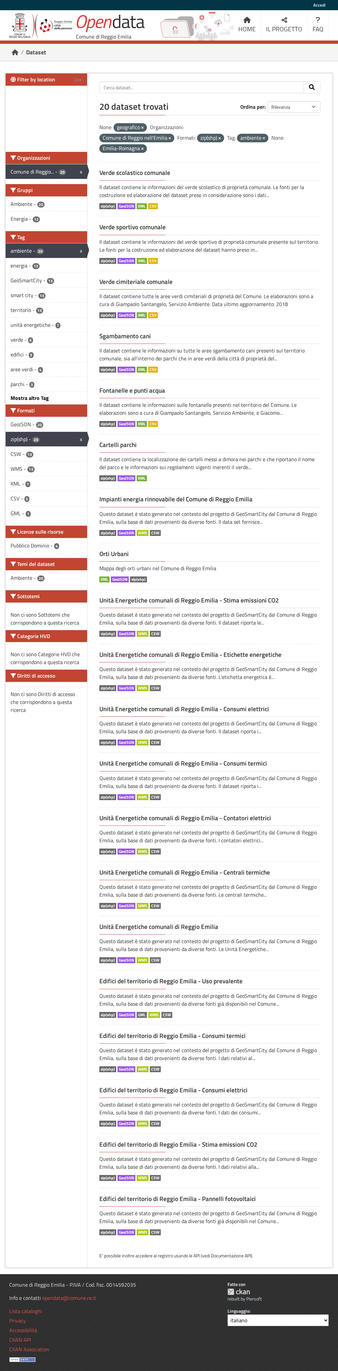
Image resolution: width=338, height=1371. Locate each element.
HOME (247, 29)
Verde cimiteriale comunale (136, 282)
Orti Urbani (114, 554)
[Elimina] (142, 127)
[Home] (15, 52)
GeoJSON (126, 206)
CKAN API (20, 1340)
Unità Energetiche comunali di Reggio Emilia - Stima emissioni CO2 (189, 600)
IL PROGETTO (284, 29)
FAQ (318, 29)
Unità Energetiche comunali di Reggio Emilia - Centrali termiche (184, 872)
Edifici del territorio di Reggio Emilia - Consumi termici (172, 1036)
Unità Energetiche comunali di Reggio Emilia (158, 927)
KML (142, 206)
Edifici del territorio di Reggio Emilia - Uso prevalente (171, 981)
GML (142, 1015)
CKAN (238, 1291)
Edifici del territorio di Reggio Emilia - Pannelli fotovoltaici (177, 1199)
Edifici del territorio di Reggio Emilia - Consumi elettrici (173, 1090)
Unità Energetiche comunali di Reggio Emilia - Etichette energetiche (190, 654)
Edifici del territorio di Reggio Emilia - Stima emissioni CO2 (178, 1144)
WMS (142, 533)
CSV (153, 206)
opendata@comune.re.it (69, 1298)
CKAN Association (29, 1349)
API (196, 1255)
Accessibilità (23, 1330)
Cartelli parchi (118, 445)
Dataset (36, 52)
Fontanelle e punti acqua (132, 390)
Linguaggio (238, 1310)
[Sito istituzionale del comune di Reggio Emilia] (40, 25)
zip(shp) (108, 206)
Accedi (319, 5)
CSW (155, 533)
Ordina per (252, 107)
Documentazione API (231, 1255)
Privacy (17, 1321)
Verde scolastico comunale (134, 173)
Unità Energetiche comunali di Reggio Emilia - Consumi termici (183, 763)
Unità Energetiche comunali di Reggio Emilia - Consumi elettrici (184, 709)
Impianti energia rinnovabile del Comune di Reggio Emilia (176, 499)
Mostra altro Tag (30, 398)
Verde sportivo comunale (132, 227)
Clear (78, 79)
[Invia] (312, 87)
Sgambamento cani (125, 336)
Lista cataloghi (25, 1311)
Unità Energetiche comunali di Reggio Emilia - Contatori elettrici (185, 818)
